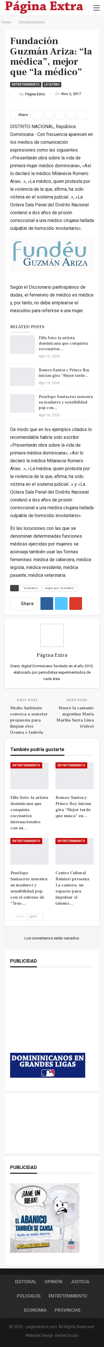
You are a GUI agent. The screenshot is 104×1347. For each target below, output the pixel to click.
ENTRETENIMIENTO (68, 1296)
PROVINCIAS (67, 1310)
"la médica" (31, 588)
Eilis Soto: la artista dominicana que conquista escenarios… (63, 343)
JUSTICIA (79, 1281)
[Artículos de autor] (52, 635)
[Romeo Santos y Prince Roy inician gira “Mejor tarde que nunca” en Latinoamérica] (22, 377)
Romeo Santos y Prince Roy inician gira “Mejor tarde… (64, 373)
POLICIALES (28, 1296)
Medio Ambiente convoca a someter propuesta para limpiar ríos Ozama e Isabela (29, 720)
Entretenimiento (26, 84)
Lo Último (52, 84)
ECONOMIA (35, 1310)
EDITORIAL (25, 1281)
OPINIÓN (53, 1281)
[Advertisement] (47, 1016)
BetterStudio (67, 1335)
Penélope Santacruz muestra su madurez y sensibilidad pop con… (66, 402)
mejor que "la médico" (60, 588)
